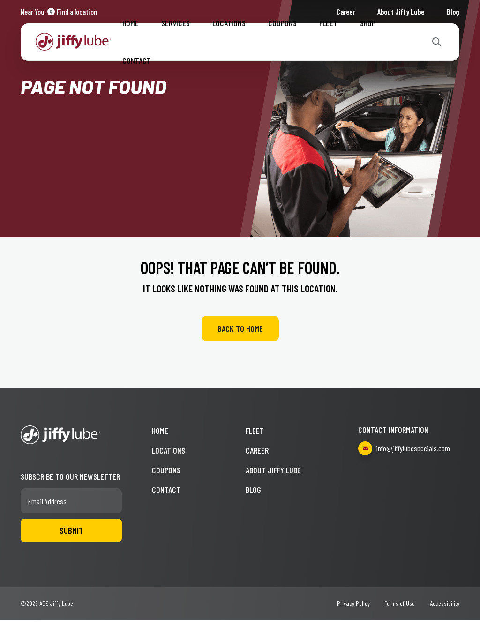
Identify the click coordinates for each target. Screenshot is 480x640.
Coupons (282, 23)
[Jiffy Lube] (73, 40)
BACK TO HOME (240, 328)
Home (130, 23)
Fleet (328, 23)
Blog (453, 11)
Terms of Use (400, 603)
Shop (367, 23)
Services (175, 23)
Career (257, 450)
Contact (136, 60)
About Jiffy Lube (273, 470)
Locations (229, 23)
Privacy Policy (353, 603)
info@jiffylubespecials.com (413, 448)
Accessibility (444, 603)
